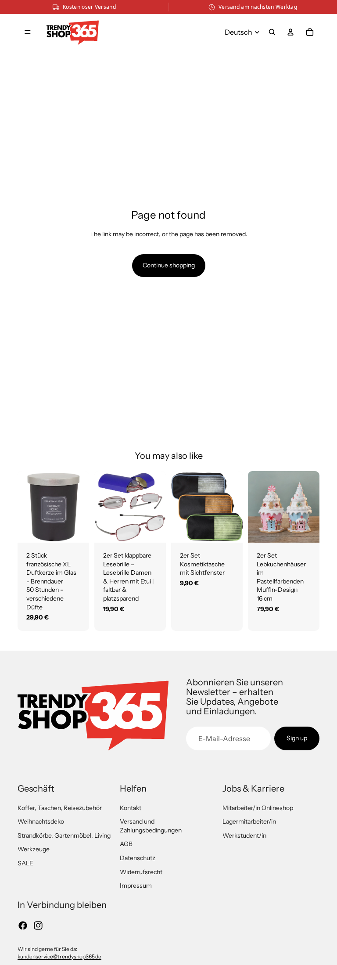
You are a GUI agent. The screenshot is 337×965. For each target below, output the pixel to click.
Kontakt (130, 808)
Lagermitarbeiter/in (249, 821)
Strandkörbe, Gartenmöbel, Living (64, 835)
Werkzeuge (34, 849)
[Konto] (290, 32)
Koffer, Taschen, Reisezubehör (60, 808)
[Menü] (28, 32)
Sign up (297, 738)
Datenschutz (137, 858)
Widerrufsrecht (141, 872)
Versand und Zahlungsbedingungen (151, 825)
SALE (25, 863)
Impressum (136, 885)
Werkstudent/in (244, 835)
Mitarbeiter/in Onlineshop (257, 808)
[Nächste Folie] (82, 507)
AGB (126, 844)
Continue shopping (169, 265)
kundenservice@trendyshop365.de (59, 956)
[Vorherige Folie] (24, 507)
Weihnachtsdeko (41, 821)
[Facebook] (23, 925)
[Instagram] (38, 925)
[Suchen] (272, 32)
